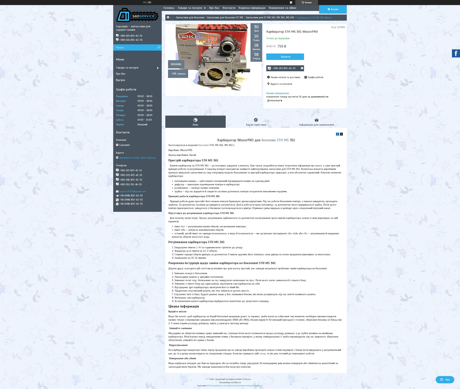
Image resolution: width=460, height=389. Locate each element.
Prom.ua (247, 379)
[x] (341, 134)
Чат (447, 379)
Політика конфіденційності (249, 385)
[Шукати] (158, 47)
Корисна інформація (252, 8)
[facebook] (337, 134)
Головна (169, 8)
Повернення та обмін (282, 8)
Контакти (229, 8)
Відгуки (120, 80)
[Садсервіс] (137, 15)
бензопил (203, 145)
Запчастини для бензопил (190, 17)
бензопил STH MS (275, 140)
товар (262, 353)
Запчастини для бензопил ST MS (225, 17)
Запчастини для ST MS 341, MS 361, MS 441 (270, 17)
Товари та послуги (190, 8)
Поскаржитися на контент (221, 385)
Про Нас (214, 8)
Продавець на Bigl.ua (230, 382)
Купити (285, 57)
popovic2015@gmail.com (132, 191)
